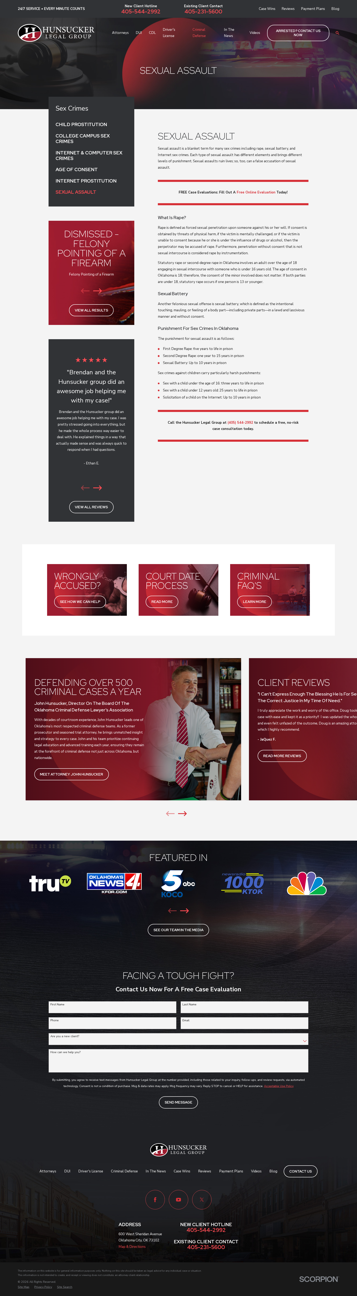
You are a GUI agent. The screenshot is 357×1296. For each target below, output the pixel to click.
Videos (256, 1171)
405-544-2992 (141, 11)
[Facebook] (155, 1199)
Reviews (288, 8)
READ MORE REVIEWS (282, 756)
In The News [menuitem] (229, 32)
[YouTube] (178, 1199)
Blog (335, 8)
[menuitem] (91, 124)
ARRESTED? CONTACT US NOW (298, 33)
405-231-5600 (203, 11)
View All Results (91, 310)
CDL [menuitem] (152, 32)
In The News (156, 1171)
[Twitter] (202, 1199)
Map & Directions (132, 1246)
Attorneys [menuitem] (120, 32)
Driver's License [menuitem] (169, 32)
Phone (54, 1020)
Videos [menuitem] (255, 32)
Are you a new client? (64, 1036)
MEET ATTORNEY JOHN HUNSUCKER (71, 774)
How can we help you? (65, 1052)
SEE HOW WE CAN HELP (80, 601)
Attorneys (47, 1171)
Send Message (178, 1102)
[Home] (56, 33)
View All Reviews (91, 507)
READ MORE (162, 601)
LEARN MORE (254, 601)
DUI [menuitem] (139, 32)
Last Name (189, 1004)
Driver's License (90, 1171)
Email (185, 1020)
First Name (57, 1004)
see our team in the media (178, 930)
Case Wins (267, 8)
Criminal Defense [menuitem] (199, 32)
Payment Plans (313, 8)
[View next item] (97, 290)
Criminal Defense (124, 1171)
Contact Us (300, 1171)
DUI (67, 1171)
